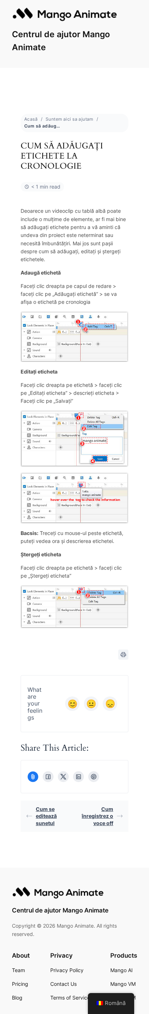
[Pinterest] (93, 776)
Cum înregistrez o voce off (97, 816)
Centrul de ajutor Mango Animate (60, 910)
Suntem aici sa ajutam (69, 119)
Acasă (31, 119)
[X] (63, 776)
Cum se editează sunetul (46, 816)
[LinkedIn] (78, 776)
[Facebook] (48, 776)
